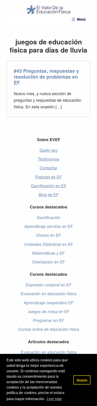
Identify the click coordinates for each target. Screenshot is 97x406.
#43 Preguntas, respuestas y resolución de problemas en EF (46, 76)
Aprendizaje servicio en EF (48, 226)
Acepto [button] (82, 380)
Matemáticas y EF (48, 253)
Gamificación (48, 217)
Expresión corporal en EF (49, 285)
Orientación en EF (48, 262)
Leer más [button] (54, 399)
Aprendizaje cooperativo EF (49, 302)
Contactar (48, 168)
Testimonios (48, 159)
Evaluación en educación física (48, 293)
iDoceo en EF (48, 235)
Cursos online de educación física (48, 329)
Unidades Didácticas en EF (48, 244)
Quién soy (48, 150)
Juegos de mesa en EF (48, 311)
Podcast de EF (48, 177)
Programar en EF (48, 320)
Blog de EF (49, 194)
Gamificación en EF (48, 185)
